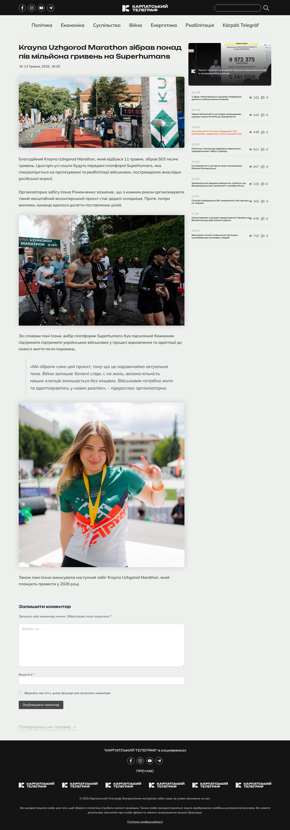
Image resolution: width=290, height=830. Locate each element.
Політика (42, 25)
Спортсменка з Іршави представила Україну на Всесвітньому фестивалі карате (221, 218)
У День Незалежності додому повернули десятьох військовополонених (216, 98)
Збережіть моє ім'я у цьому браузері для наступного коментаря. (67, 693)
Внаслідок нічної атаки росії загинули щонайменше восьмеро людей (215, 236)
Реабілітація (200, 25)
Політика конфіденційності (145, 821)
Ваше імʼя (26, 674)
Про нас (145, 771)
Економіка (72, 25)
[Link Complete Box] (229, 64)
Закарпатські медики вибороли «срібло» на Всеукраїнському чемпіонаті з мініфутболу (219, 184)
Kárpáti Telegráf (241, 25)
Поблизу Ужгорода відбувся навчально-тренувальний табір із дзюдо (216, 149)
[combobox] (237, 8)
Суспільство (107, 25)
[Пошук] (267, 8)
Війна (135, 25)
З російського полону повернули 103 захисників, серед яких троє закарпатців (217, 132)
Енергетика (164, 25)
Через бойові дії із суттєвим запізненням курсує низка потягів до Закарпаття (216, 115)
